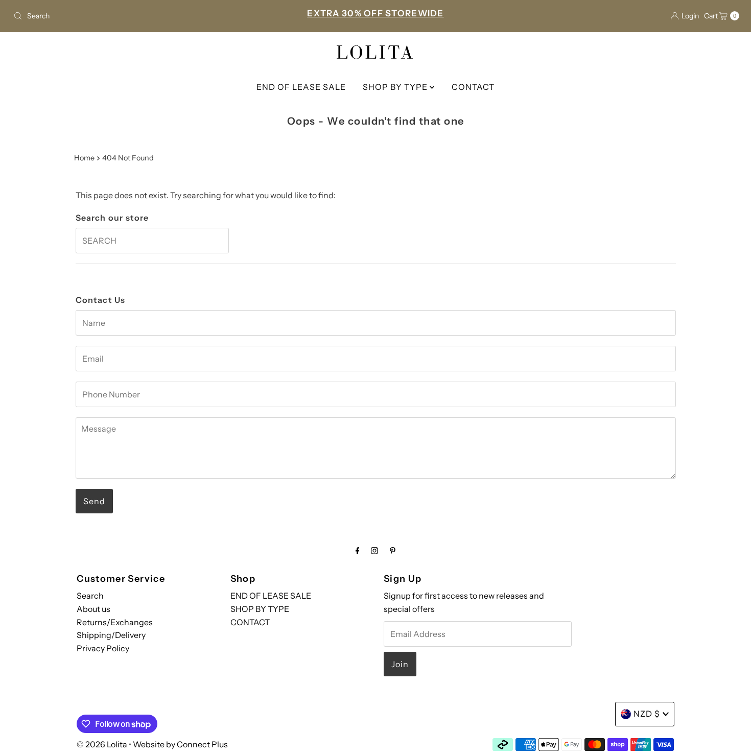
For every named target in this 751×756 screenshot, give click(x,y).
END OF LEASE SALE (301, 87)
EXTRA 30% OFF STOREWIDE (375, 13)
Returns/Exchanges (115, 622)
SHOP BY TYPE (396, 87)
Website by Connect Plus (180, 744)
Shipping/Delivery (111, 635)
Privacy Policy (103, 648)
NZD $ (646, 713)
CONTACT (473, 87)
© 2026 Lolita (102, 744)
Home (84, 157)
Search (90, 595)
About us (93, 609)
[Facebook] (358, 550)
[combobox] (128, 16)
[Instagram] (374, 550)
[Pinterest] (392, 550)
